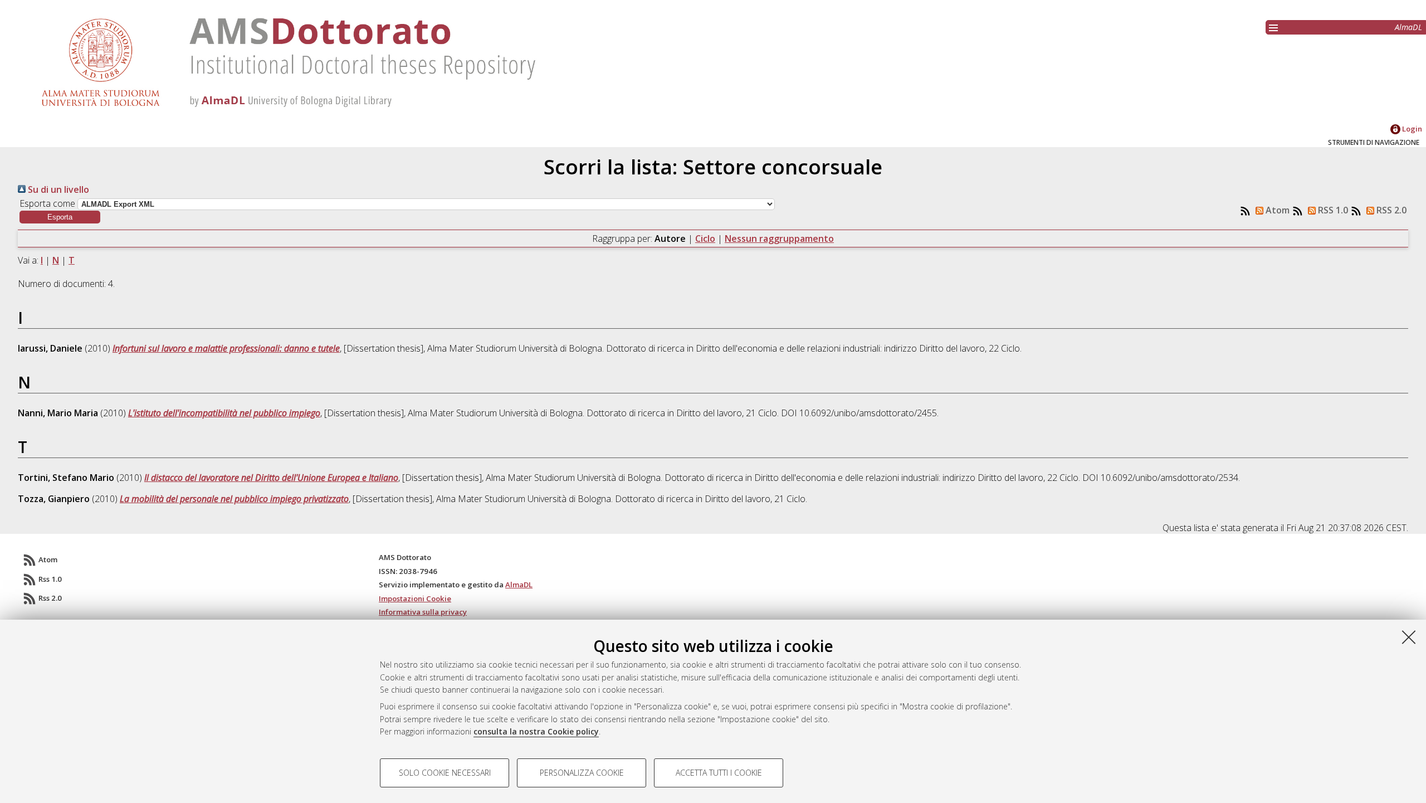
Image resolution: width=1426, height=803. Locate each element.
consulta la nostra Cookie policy (536, 731)
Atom (1276, 210)
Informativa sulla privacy (423, 612)
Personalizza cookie (582, 772)
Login (1411, 129)
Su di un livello (57, 189)
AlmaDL (1408, 27)
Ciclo (705, 238)
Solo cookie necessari (445, 772)
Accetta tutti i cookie (719, 772)
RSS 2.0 (1390, 210)
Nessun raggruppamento (779, 238)
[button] (59, 217)
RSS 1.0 (1332, 210)
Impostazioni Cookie (415, 598)
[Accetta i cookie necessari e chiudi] (1409, 637)
